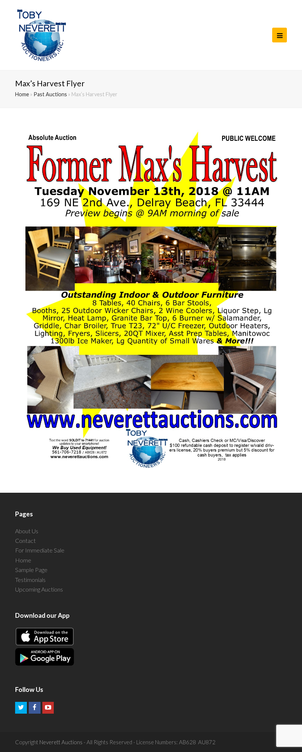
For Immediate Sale (39, 550)
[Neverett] (41, 35)
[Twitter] (21, 708)
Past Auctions (50, 94)
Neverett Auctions (60, 742)
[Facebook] (35, 708)
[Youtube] (48, 708)
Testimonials (30, 579)
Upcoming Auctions (39, 589)
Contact (25, 540)
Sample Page (31, 569)
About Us (26, 530)
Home (22, 94)
